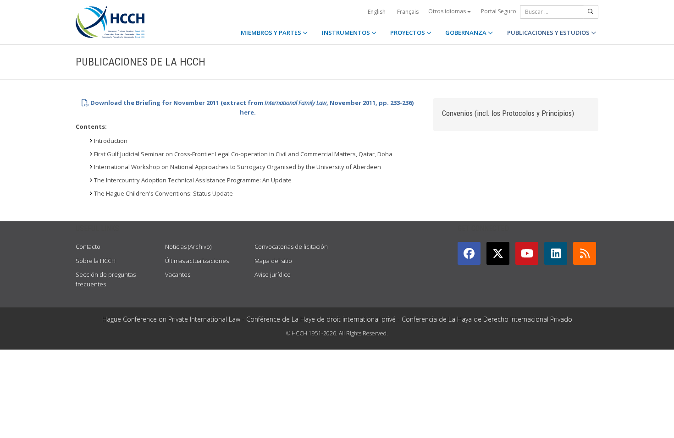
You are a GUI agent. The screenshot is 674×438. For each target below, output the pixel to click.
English (377, 12)
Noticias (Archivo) (188, 246)
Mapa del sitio (273, 261)
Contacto (88, 246)
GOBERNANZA (466, 32)
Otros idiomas (447, 11)
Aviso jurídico (272, 274)
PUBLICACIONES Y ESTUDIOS (549, 32)
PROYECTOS (408, 32)
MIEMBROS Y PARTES (272, 32)
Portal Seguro (498, 11)
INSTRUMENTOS (346, 32)
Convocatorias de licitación (291, 246)
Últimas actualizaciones (197, 261)
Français (408, 12)
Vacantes (177, 274)
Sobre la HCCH (96, 261)
